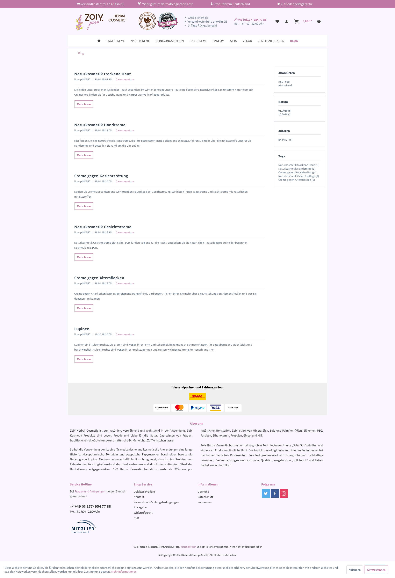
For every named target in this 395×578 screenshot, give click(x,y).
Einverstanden (376, 570)
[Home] (98, 40)
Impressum (204, 502)
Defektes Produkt (144, 491)
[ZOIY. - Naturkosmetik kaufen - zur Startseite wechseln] (99, 22)
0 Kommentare (125, 79)
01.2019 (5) (284, 110)
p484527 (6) (285, 139)
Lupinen (81, 328)
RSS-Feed (284, 81)
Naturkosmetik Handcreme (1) (296, 168)
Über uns (203, 491)
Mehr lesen (84, 104)
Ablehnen (355, 570)
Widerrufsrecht (143, 512)
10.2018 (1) (284, 114)
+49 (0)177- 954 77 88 (251, 19)
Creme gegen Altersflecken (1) (296, 180)
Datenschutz (205, 497)
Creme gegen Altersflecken (99, 277)
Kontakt (139, 497)
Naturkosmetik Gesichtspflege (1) (298, 176)
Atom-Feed (285, 85)
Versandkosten (188, 546)
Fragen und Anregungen (90, 491)
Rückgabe (140, 507)
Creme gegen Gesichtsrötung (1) (297, 172)
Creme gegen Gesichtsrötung (101, 175)
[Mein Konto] (287, 21)
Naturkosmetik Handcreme (99, 124)
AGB (136, 518)
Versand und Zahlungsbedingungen (156, 502)
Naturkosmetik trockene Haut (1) (298, 165)
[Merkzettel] (277, 21)
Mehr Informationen (124, 571)
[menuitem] (277, 21)
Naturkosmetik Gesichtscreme (102, 226)
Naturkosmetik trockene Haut (102, 73)
